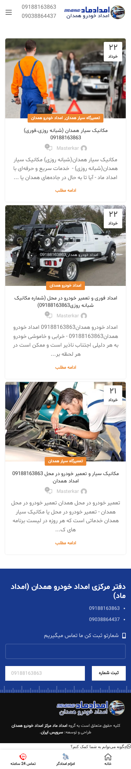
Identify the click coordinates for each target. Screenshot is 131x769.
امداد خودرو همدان (47, 118)
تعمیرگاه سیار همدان (82, 118)
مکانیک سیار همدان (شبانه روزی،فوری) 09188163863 (66, 134)
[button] (101, 746)
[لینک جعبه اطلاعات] (39, 12)
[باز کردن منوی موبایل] (9, 12)
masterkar (68, 148)
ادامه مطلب (65, 190)
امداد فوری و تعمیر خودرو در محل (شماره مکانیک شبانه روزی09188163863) (65, 302)
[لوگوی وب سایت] (94, 12)
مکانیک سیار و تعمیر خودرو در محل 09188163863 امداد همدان (65, 477)
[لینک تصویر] (91, 708)
